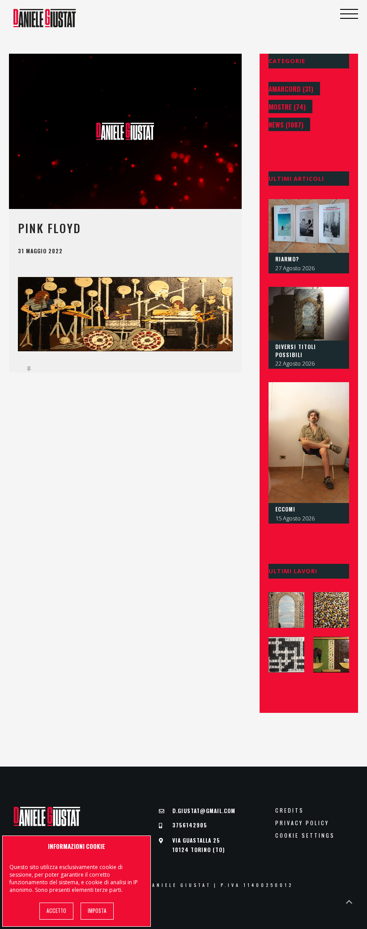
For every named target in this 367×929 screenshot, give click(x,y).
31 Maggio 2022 (40, 251)
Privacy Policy (302, 823)
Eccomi (285, 509)
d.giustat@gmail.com (203, 810)
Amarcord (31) (291, 89)
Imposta (97, 910)
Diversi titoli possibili (295, 350)
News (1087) (286, 124)
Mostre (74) (287, 106)
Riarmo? (287, 259)
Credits (289, 810)
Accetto (56, 910)
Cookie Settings (305, 835)
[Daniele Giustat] (45, 18)
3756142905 (189, 825)
